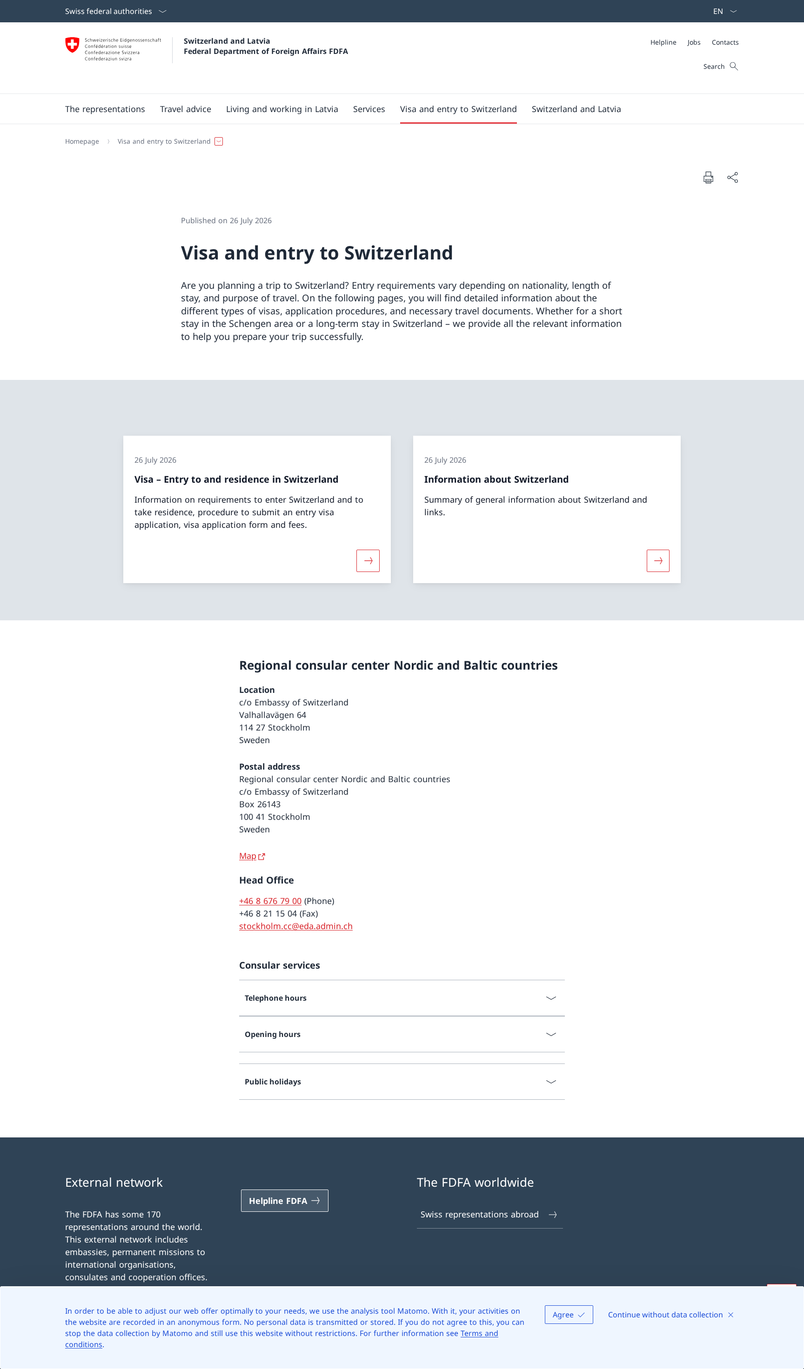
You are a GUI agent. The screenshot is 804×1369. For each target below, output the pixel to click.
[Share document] (732, 177)
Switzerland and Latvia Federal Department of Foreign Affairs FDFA (266, 46)
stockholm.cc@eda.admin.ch (296, 925)
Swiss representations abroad (480, 1214)
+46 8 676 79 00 (270, 900)
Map (247, 855)
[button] (105, 109)
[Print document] (708, 177)
